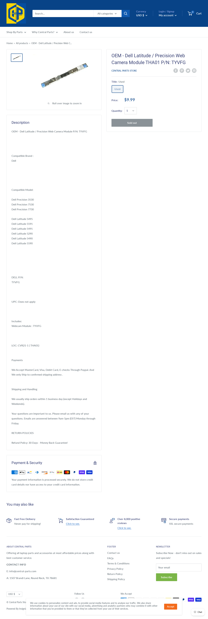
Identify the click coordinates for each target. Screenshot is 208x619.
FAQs (110, 558)
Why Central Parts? (43, 32)
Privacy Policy (115, 568)
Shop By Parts (14, 32)
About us (69, 32)
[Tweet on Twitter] (188, 70)
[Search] (126, 13)
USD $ (11, 594)
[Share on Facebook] (175, 70)
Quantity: (116, 110)
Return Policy (115, 573)
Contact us (86, 32)
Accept (170, 606)
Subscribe (166, 577)
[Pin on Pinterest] (182, 70)
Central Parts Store (124, 70)
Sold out (132, 122)
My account (166, 15)
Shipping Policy (116, 579)
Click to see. (73, 523)
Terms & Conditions (118, 563)
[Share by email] (194, 70)
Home (9, 43)
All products (22, 43)
